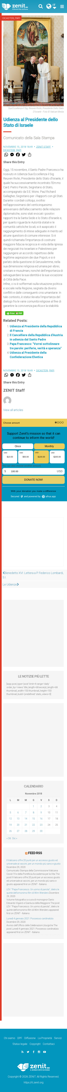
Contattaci (49, 1043)
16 (41, 818)
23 (41, 825)
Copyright (35, 1043)
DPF (19, 1038)
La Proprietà (45, 1038)
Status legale (20, 1043)
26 (10, 831)
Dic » (14, 838)
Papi (17, 18)
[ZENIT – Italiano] (18, 6)
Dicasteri (8, 18)
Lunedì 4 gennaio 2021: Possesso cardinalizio (30, 918)
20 (18, 825)
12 (10, 818)
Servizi (58, 1038)
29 (33, 831)
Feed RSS (35, 853)
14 (26, 818)
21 (26, 825)
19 (10, 825)
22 (33, 825)
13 (18, 818)
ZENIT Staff (43, 147)
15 (33, 818)
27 (18, 831)
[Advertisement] (33, 545)
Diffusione (30, 1038)
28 (26, 831)
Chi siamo (9, 1038)
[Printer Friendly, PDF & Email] (14, 313)
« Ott (9, 838)
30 (41, 831)
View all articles (13, 410)
